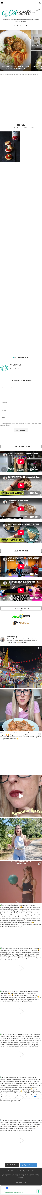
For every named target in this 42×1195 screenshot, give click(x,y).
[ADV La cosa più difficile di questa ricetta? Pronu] (21, 925)
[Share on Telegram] (23, 357)
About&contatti (13, 1171)
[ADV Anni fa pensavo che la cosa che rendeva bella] (21, 1140)
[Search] (40, 3)
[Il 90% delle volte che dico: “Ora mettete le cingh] (21, 1011)
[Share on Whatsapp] (21, 357)
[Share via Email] (27, 357)
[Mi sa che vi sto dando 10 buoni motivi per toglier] (21, 753)
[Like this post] (15, 357)
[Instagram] (17, 25)
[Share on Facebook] (17, 357)
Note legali (23, 1171)
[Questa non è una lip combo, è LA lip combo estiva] (21, 796)
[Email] (26, 25)
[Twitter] (14, 25)
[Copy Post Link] (25, 357)
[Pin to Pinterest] (19, 357)
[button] (2, 50)
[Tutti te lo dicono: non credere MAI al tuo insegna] (21, 882)
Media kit (31, 1171)
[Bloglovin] (29, 25)
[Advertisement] (21, 99)
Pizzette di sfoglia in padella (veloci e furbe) (18, 74)
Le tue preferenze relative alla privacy (23, 1188)
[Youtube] (23, 25)
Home (2, 74)
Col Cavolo (17, 128)
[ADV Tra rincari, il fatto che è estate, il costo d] (21, 1054)
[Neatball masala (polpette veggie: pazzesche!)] (15, 50)
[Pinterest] (20, 25)
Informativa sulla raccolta (13, 1192)
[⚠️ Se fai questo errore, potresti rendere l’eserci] (21, 1097)
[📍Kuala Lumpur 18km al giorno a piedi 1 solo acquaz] (21, 667)
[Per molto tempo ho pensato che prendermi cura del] (21, 839)
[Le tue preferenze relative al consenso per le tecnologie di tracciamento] (38, 1191)
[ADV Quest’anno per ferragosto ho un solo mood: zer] (21, 968)
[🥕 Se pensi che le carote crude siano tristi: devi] (21, 710)
